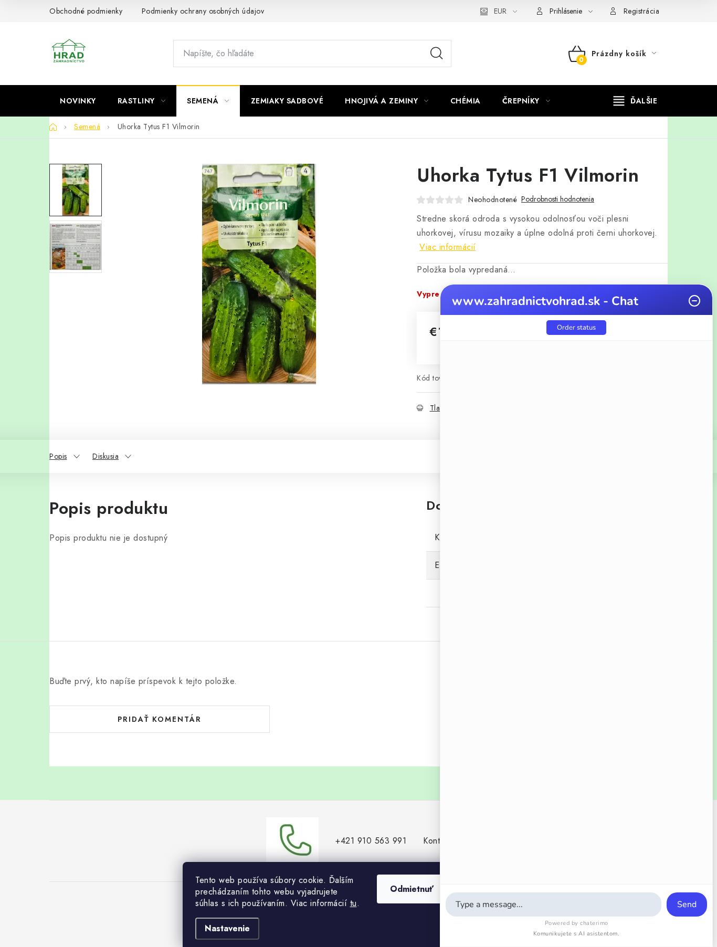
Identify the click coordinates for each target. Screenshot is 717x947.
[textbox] (553, 904)
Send (687, 904)
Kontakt (437, 841)
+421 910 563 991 (370, 841)
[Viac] (635, 101)
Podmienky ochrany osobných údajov (203, 11)
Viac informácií (447, 247)
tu (353, 903)
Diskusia (105, 456)
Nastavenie (227, 928)
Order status (576, 327)
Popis (58, 456)
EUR (500, 11)
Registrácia (642, 11)
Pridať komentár (160, 719)
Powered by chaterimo (576, 923)
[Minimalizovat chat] (694, 301)
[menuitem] (78, 101)
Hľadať (436, 53)
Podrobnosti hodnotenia (557, 199)
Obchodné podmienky (85, 11)
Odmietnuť (412, 889)
